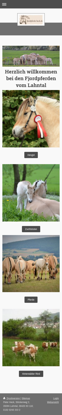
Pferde (31, 299)
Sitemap (26, 398)
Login (56, 398)
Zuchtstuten (31, 229)
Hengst (31, 155)
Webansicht (53, 402)
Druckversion (13, 398)
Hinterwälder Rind (31, 373)
